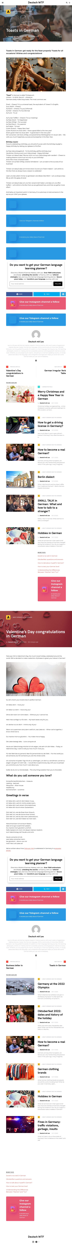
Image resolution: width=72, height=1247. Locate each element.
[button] (69, 2)
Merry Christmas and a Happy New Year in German (51, 395)
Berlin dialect (46, 477)
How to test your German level (48, 566)
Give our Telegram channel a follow (31, 221)
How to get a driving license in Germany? (50, 424)
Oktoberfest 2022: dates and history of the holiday (50, 1014)
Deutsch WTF (36, 2)
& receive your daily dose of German (32, 237)
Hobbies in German (50, 533)
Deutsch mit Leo (13, 36)
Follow (58, 284)
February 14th (29, 848)
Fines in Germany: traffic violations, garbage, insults (49, 1125)
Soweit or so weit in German (47, 556)
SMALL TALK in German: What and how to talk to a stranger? (50, 506)
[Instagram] (33, 1242)
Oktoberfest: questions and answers (50, 559)
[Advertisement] (20, 562)
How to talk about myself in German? (51, 563)
